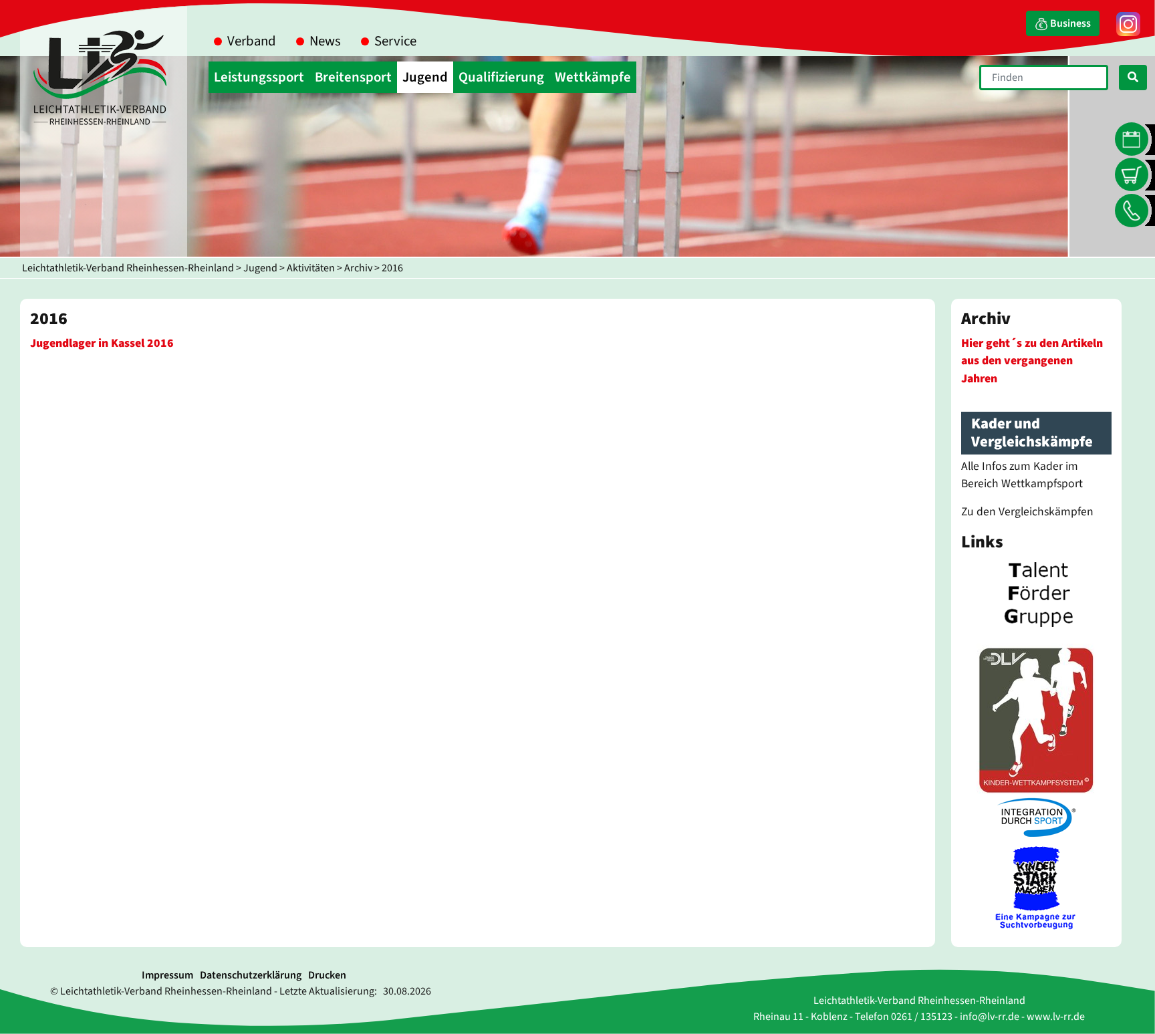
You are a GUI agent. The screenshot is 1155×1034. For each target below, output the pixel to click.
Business (1069, 23)
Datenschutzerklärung (250, 975)
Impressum (167, 975)
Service (395, 41)
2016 (392, 268)
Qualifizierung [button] (501, 77)
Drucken (327, 975)
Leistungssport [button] (259, 77)
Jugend (260, 268)
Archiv (358, 268)
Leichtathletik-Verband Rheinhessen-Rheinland (128, 268)
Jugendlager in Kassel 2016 (102, 343)
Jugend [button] (425, 77)
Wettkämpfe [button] (593, 77)
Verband (251, 41)
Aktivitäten (311, 268)
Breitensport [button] (353, 77)
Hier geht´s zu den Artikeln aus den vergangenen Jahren (1032, 361)
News (325, 41)
